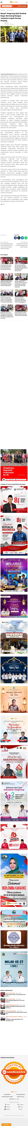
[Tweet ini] (18, 237)
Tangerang (19, 1016)
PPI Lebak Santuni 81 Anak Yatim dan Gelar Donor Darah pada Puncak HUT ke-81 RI (6, 267)
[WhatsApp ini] (25, 237)
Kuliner (14, 1005)
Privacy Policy (20, 1096)
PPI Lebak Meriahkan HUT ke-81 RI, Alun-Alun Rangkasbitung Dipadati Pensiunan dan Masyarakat (21, 267)
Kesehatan (14, 1016)
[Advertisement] (14, 58)
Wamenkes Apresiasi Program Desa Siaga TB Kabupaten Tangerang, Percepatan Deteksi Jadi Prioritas (7, 315)
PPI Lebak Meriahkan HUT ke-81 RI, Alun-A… (15, 1001)
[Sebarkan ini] (15, 237)
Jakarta (14, 1011)
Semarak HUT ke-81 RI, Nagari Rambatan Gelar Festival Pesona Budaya (21, 314)
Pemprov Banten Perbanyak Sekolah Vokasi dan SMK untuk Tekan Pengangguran (20, 300)
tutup (15, 1099)
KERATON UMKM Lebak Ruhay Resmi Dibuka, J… (15, 1007)
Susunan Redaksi (20, 1094)
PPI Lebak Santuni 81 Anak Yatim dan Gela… (16, 995)
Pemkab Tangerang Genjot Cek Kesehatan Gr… (14, 1020)
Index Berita (7, 1094)
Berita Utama (9, 993)
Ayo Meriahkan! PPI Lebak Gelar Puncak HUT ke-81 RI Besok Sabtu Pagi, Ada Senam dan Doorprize (21, 284)
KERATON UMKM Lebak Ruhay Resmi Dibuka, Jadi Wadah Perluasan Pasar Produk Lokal (6, 283)
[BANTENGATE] (14, 2)
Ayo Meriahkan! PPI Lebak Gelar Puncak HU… (16, 1013)
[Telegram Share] (22, 237)
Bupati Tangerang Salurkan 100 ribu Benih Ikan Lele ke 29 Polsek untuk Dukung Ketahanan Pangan (7, 245)
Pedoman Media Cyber (7, 1096)
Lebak (13, 993)
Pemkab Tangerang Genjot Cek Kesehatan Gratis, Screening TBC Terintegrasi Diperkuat (6, 300)
